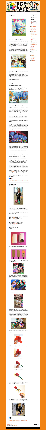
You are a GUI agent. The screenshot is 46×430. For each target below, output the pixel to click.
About (11, 11)
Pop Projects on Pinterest (34, 22)
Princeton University (36, 425)
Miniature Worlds (33, 33)
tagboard (14, 217)
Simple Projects (32, 58)
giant (16, 420)
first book (14, 180)
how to (21, 420)
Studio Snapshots (33, 59)
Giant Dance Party (17, 180)
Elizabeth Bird (11, 180)
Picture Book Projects (33, 57)
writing (18, 181)
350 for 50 (32, 39)
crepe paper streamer (15, 223)
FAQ (16, 11)
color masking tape (15, 221)
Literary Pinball (32, 47)
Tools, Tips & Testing (33, 60)
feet (14, 420)
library (21, 180)
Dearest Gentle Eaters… (33, 38)
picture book (25, 180)
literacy (23, 180)
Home (9, 11)
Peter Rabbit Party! (33, 49)
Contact (14, 11)
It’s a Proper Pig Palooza (33, 28)
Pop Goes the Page (9, 424)
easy (13, 420)
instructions (23, 420)
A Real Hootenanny (33, 48)
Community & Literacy (33, 31)
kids (24, 420)
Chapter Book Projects (33, 56)
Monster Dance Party (13, 184)
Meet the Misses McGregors (34, 44)
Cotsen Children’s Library (23, 11)
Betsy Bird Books (13, 171)
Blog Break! (32, 25)
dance (11, 420)
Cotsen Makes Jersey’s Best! (34, 42)
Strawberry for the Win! (33, 32)
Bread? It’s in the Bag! (33, 29)
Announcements (32, 55)
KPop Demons (32, 52)
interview (20, 180)
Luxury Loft (32, 51)
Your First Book (12, 15)
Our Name (19, 11)
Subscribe (32, 19)
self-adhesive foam (15, 218)
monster (26, 420)
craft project (10, 420)
